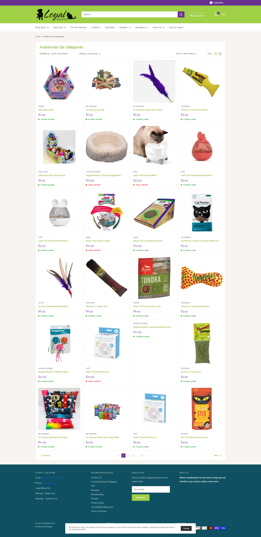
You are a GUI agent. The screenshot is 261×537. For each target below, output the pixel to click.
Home (38, 37)
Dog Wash (110, 27)
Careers (94, 498)
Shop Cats (58, 27)
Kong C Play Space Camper (98, 241)
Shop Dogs (40, 27)
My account (196, 15)
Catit (135, 172)
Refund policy (97, 494)
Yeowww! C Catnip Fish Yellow (194, 110)
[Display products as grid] (216, 54)
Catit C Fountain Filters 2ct (144, 437)
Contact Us (96, 477)
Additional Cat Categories (53, 37)
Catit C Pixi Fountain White (144, 175)
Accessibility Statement (102, 507)
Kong (88, 237)
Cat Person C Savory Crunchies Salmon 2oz (200, 241)
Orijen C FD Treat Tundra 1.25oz (147, 306)
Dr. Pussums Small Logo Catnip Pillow (102, 437)
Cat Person (186, 237)
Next (216, 455)
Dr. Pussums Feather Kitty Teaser (147, 110)
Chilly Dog (43, 172)
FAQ (93, 486)
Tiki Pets (184, 434)
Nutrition (123, 27)
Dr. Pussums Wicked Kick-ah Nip (52, 437)
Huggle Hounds (93, 172)
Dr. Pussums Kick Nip (95, 110)
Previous (46, 455)
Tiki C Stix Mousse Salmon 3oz (194, 437)
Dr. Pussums (91, 106)
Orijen (136, 303)
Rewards (95, 490)
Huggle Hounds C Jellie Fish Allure (53, 372)
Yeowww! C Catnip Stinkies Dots (195, 306)
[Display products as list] (220, 54)
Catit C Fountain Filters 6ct (97, 372)
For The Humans (78, 27)
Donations (140, 27)
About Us (157, 27)
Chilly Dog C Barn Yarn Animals (51, 175)
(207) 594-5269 (49, 483)
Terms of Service (99, 511)
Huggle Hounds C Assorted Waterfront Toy (152, 327)
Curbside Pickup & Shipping (104, 482)
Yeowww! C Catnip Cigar (97, 306)
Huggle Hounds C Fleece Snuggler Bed (103, 175)
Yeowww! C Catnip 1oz (191, 372)
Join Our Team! (176, 27)
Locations (95, 27)
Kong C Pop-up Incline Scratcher (147, 241)
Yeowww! (185, 106)
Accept (186, 528)
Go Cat (41, 303)
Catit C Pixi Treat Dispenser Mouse (53, 241)
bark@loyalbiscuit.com (51, 477)
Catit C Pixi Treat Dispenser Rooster (196, 175)
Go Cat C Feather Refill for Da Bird (53, 306)
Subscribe (218, 3)
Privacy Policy (97, 503)
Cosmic (41, 106)
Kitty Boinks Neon (46, 110)
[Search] (181, 14)
